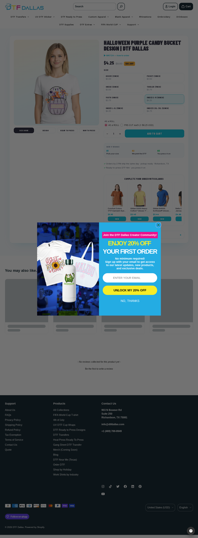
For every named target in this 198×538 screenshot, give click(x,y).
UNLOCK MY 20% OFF (130, 290)
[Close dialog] (158, 224)
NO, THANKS (130, 301)
